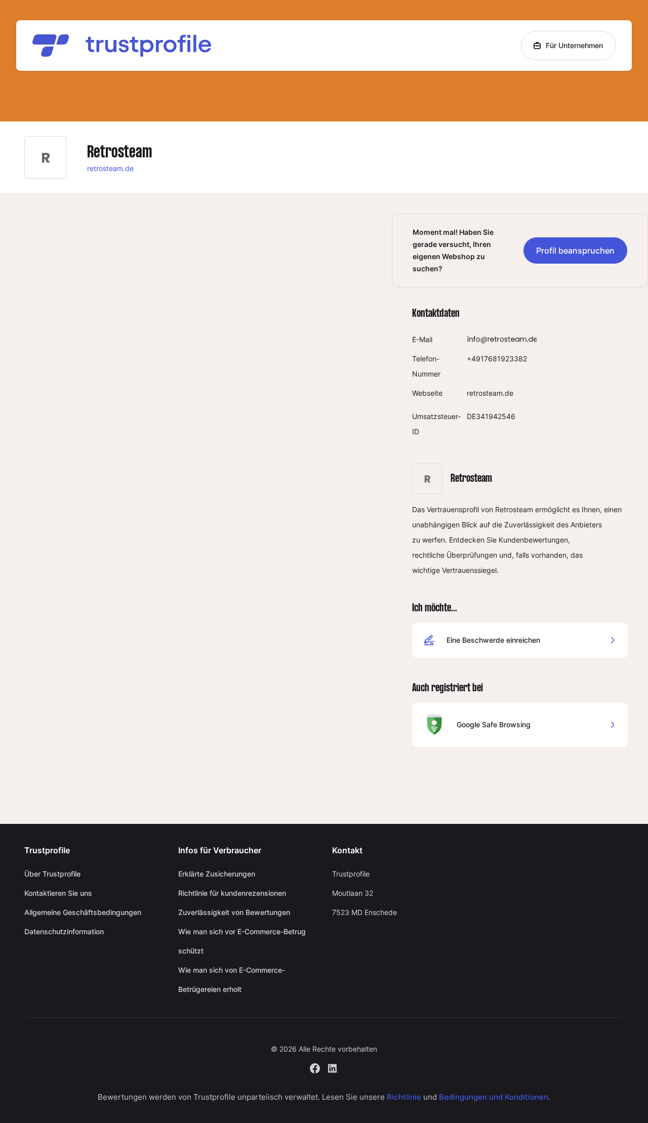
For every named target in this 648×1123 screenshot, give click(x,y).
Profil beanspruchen (575, 250)
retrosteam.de (110, 168)
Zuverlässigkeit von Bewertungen (234, 912)
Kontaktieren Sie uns (58, 893)
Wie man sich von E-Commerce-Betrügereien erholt (231, 979)
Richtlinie (404, 1097)
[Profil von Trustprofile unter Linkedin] (333, 1067)
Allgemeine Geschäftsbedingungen (82, 912)
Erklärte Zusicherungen (216, 873)
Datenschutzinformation (64, 931)
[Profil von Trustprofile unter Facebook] (315, 1067)
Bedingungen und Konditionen (493, 1097)
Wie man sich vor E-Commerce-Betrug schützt (242, 941)
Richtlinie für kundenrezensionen (232, 893)
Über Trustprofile (52, 873)
